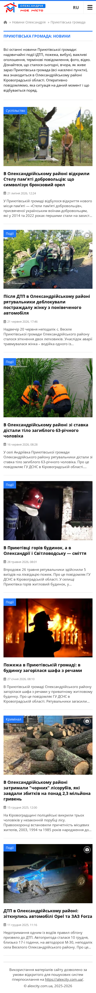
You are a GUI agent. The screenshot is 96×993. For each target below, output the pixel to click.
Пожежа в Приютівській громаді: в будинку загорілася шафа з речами (42, 667)
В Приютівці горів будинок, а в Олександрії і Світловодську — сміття (44, 550)
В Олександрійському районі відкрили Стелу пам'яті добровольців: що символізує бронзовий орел (46, 179)
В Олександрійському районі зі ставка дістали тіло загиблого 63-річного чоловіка (45, 430)
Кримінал (13, 719)
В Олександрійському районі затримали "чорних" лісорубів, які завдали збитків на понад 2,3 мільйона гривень (47, 790)
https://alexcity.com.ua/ (64, 979)
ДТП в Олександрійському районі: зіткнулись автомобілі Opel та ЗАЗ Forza (47, 913)
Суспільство (15, 110)
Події (10, 233)
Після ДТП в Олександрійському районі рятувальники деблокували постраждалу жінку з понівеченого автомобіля (46, 304)
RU (76, 7)
